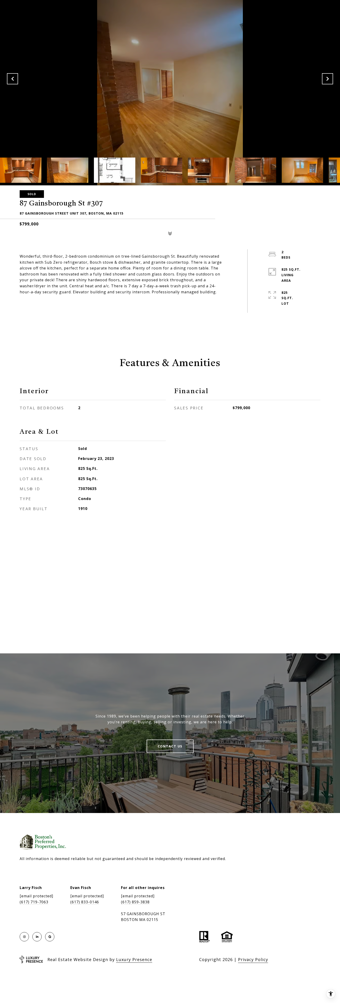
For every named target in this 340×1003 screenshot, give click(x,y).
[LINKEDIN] (37, 936)
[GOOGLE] (49, 936)
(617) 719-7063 (34, 902)
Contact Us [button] (170, 746)
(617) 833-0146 (84, 902)
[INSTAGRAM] (24, 936)
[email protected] (36, 896)
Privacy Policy (253, 959)
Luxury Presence (134, 959)
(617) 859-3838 (135, 902)
